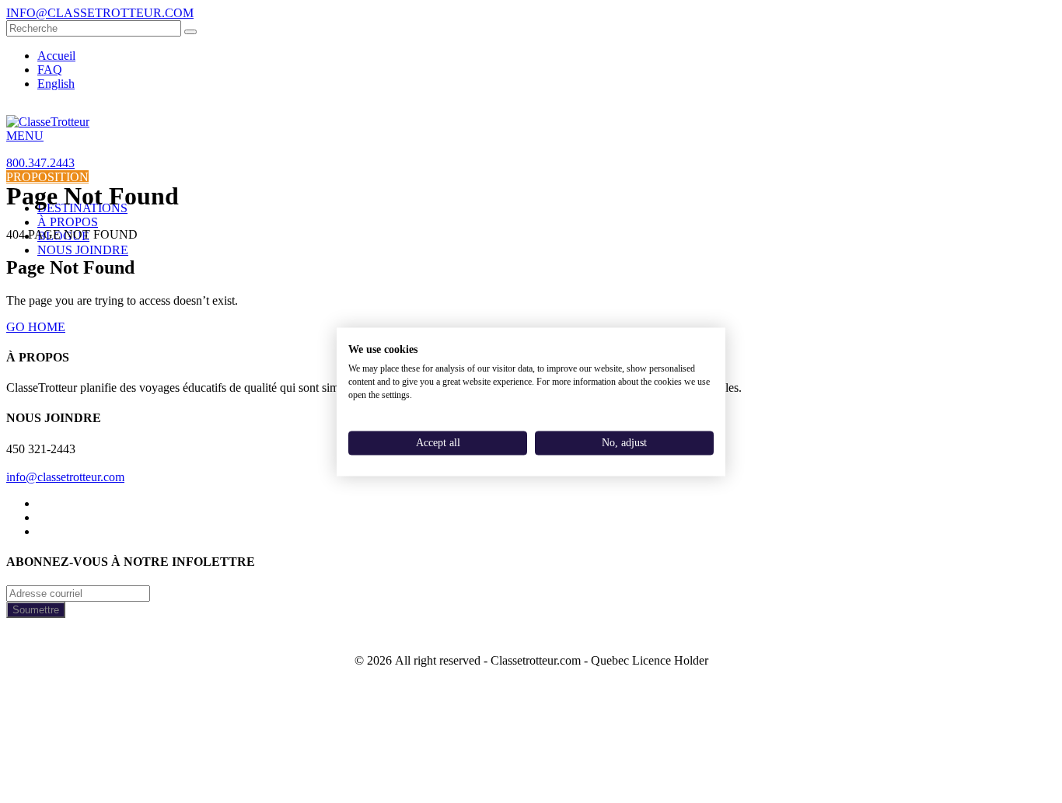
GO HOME (35, 326)
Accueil (56, 55)
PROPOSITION (47, 176)
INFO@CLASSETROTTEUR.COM (100, 12)
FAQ (49, 69)
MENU (25, 135)
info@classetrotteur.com (65, 477)
